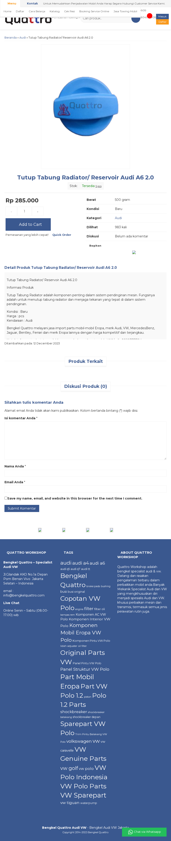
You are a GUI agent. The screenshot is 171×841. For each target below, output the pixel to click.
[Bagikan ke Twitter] (100, 254)
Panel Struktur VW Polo (84, 669)
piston (87, 696)
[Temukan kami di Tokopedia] (97, 530)
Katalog (55, 11)
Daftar (20, 11)
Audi (22, 37)
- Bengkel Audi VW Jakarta (85, 828)
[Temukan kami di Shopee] (73, 530)
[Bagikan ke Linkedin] (118, 254)
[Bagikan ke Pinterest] (127, 254)
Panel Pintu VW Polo (87, 663)
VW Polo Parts (83, 786)
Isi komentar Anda (19, 418)
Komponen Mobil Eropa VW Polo (80, 632)
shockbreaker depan (86, 717)
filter (88, 608)
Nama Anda (14, 466)
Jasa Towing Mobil (125, 11)
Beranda (10, 37)
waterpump (88, 803)
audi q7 (75, 569)
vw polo (86, 768)
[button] (135, 18)
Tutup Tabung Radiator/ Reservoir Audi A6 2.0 (85, 177)
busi (63, 592)
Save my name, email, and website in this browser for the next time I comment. (74, 498)
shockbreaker (73, 711)
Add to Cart (30, 224)
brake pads (93, 586)
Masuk (162, 16)
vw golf (69, 768)
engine (79, 609)
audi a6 (97, 563)
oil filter (82, 646)
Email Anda (13, 482)
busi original (76, 591)
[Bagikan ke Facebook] (91, 254)
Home (7, 11)
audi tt (85, 569)
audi (65, 563)
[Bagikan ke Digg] (109, 254)
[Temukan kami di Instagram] (49, 530)
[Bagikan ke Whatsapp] (135, 254)
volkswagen (79, 741)
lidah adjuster (68, 646)
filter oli (99, 609)
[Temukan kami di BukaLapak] (121, 530)
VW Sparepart (83, 795)
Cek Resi (69, 11)
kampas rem (67, 614)
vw (96, 741)
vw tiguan (69, 802)
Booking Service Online (94, 11)
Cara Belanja (37, 11)
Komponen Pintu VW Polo (91, 640)
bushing (105, 586)
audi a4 (80, 563)
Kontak (32, 3)
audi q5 (65, 569)
